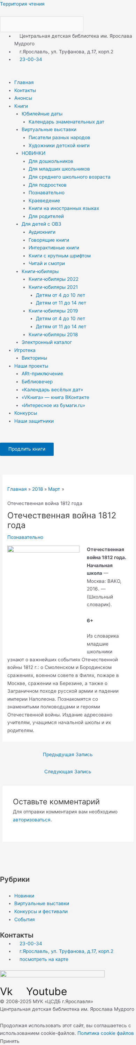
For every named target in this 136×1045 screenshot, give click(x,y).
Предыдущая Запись (68, 754)
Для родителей (46, 216)
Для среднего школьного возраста (70, 177)
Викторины (34, 358)
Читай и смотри (47, 263)
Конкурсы (25, 413)
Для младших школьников (59, 169)
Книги (21, 106)
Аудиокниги (42, 232)
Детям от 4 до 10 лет (60, 295)
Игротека (25, 350)
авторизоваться (32, 819)
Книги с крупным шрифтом (60, 255)
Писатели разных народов (59, 137)
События (24, 919)
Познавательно (47, 192)
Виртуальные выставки (49, 129)
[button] (68, 74)
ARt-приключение (42, 373)
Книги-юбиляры (40, 271)
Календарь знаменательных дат (66, 122)
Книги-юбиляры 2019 (53, 311)
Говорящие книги (49, 240)
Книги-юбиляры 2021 (53, 287)
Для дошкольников (51, 161)
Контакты (25, 90)
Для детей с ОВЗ (41, 224)
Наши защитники (34, 421)
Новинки (24, 896)
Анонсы (23, 98)
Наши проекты (31, 366)
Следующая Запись (67, 771)
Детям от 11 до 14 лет (61, 303)
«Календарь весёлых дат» (52, 389)
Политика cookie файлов (105, 1033)
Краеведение (44, 200)
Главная (24, 82)
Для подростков (48, 185)
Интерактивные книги (54, 247)
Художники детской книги (59, 145)
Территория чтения (22, 4)
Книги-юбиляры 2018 (53, 334)
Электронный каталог (47, 342)
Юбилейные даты (42, 113)
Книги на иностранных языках (64, 208)
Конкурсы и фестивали (41, 911)
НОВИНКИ (33, 153)
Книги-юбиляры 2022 (53, 279)
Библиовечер (37, 381)
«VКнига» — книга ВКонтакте (55, 397)
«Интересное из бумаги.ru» (53, 405)
